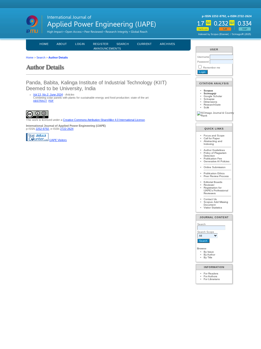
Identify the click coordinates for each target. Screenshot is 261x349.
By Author (209, 254)
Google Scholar (213, 96)
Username (203, 56)
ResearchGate (212, 104)
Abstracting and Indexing (213, 142)
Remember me (211, 67)
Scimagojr (210, 93)
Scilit (206, 107)
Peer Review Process (216, 176)
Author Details (58, 57)
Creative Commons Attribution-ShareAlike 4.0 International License (104, 119)
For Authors (210, 276)
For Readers (211, 273)
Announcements (107, 48)
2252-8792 (42, 128)
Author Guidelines (214, 150)
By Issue (209, 251)
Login (80, 43)
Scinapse (209, 99)
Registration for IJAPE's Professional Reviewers (216, 190)
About (62, 43)
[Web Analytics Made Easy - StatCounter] (37, 140)
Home (44, 43)
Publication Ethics (214, 173)
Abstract (40, 100)
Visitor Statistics (213, 207)
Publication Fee (213, 158)
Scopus (208, 90)
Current (144, 43)
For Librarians (212, 279)
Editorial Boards (213, 182)
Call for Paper (212, 138)
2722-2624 (66, 128)
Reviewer (209, 184)
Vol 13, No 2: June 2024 (48, 94)
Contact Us (210, 199)
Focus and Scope (214, 135)
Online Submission (215, 167)
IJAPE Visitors (58, 140)
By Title (208, 257)
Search (40, 57)
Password (203, 61)
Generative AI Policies (216, 161)
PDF (51, 100)
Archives (167, 43)
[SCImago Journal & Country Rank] (214, 114)
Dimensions (210, 101)
